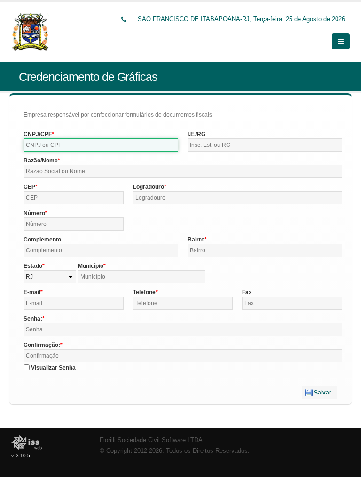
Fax (247, 292)
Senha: (33, 318)
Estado (33, 266)
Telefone (144, 292)
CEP (29, 187)
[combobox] (50, 276)
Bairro (196, 239)
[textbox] (101, 145)
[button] (319, 392)
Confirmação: (42, 345)
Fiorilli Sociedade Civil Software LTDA (151, 440)
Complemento (42, 239)
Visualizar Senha (53, 367)
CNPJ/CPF (38, 134)
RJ (29, 276)
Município (90, 266)
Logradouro (148, 187)
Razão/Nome (41, 160)
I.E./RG (196, 134)
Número (34, 213)
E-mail (32, 292)
